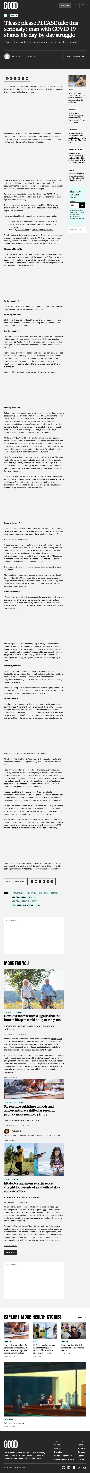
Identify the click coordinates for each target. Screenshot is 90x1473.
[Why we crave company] (45, 1395)
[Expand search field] (76, 5)
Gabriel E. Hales (18, 1131)
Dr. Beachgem (54, 1226)
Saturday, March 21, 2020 (42, 230)
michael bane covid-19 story (24, 901)
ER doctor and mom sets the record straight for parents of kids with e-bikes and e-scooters (32, 1187)
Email (73, 201)
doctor (24, 1207)
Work (71, 90)
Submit (83, 206)
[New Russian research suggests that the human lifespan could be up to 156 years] (77, 115)
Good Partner (10, 1125)
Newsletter (59, 1452)
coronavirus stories (48, 893)
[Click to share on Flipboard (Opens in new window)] (19, 78)
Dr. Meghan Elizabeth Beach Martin (19, 1226)
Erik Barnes (9, 1034)
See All (81, 1318)
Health (14, 16)
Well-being (18, 1103)
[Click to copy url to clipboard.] (27, 78)
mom (39, 1207)
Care (7, 1180)
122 (24, 1041)
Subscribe (65, 5)
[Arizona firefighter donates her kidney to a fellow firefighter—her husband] (77, 174)
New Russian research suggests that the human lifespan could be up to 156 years (32, 1018)
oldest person (56, 1038)
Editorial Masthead (63, 1456)
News (80, 1445)
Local (71, 170)
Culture (81, 1459)
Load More (10, 1253)
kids (44, 1209)
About (57, 1445)
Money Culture (75, 150)
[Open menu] (82, 5)
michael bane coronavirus (24, 897)
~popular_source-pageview (24, 893)
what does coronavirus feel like (26, 905)
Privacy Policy (74, 219)
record (50, 1044)
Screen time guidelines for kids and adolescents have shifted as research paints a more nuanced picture (29, 1110)
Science (81, 1452)
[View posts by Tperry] (7, 56)
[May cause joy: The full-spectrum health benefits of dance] (73, 1338)
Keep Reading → (10, 1078)
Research (18, 1012)
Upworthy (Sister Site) (64, 1459)
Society (81, 1448)
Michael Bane (23, 230)
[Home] (5, 15)
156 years (49, 1050)
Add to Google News (75, 56)
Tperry (17, 56)
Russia (33, 1047)
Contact (57, 1448)
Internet (73, 130)
